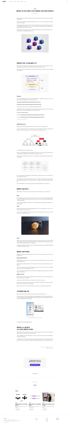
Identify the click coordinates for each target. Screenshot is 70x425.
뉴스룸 (25, 1)
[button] (35, 382)
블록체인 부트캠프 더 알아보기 (35, 364)
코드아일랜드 (22, 1)
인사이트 (18, 1)
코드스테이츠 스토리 (11, 1)
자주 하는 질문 (57, 419)
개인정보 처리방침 (57, 418)
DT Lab (47, 419)
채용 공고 (36, 419)
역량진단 (46, 418)
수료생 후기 (15, 1)
